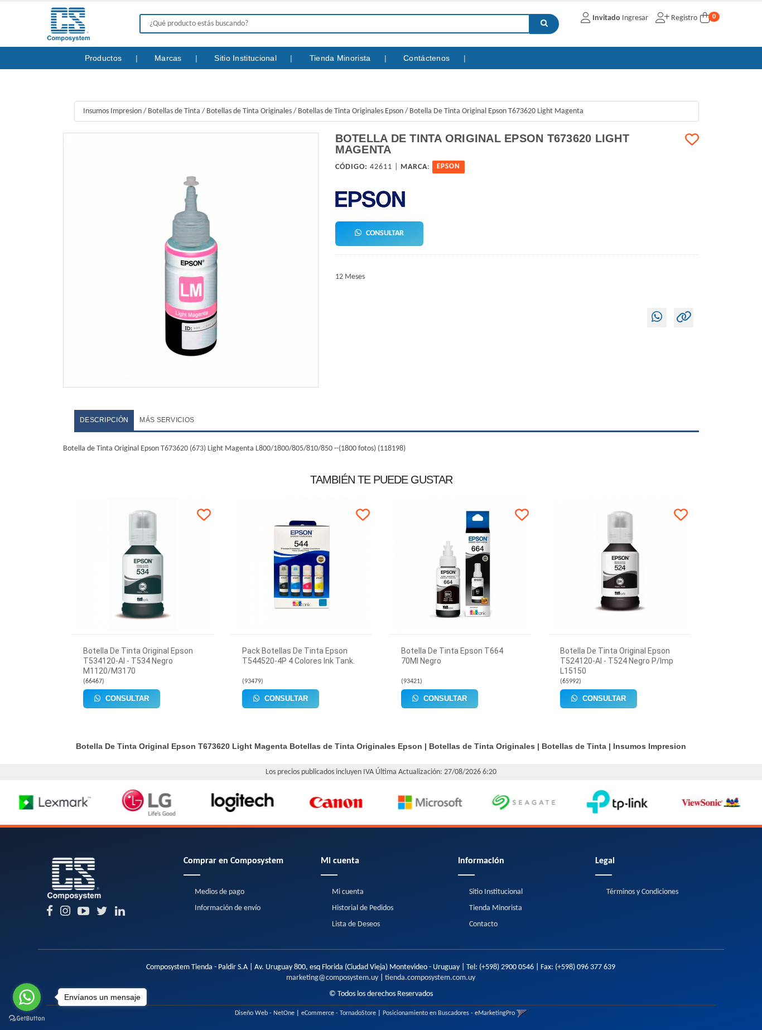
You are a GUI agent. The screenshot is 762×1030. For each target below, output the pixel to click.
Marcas (169, 58)
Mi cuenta (348, 892)
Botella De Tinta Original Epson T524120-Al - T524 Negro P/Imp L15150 (616, 660)
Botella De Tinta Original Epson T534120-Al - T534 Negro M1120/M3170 (138, 660)
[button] (522, 1013)
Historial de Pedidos (362, 908)
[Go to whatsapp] (27, 997)
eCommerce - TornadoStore (338, 1013)
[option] (47, 802)
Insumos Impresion (112, 111)
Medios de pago (219, 892)
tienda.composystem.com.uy (430, 978)
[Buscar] (544, 24)
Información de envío (228, 908)
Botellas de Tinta (174, 111)
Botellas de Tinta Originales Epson (350, 111)
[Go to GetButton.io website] (27, 1018)
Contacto (483, 924)
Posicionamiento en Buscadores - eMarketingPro (449, 1013)
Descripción (104, 420)
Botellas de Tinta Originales (249, 111)
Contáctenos (427, 58)
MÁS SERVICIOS (166, 420)
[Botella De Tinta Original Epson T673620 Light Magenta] (191, 260)
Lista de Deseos (356, 924)
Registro (683, 18)
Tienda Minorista (341, 58)
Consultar (384, 233)
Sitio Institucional (246, 58)
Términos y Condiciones (642, 892)
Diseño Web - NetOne (265, 1013)
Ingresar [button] (635, 18)
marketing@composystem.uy (332, 978)
